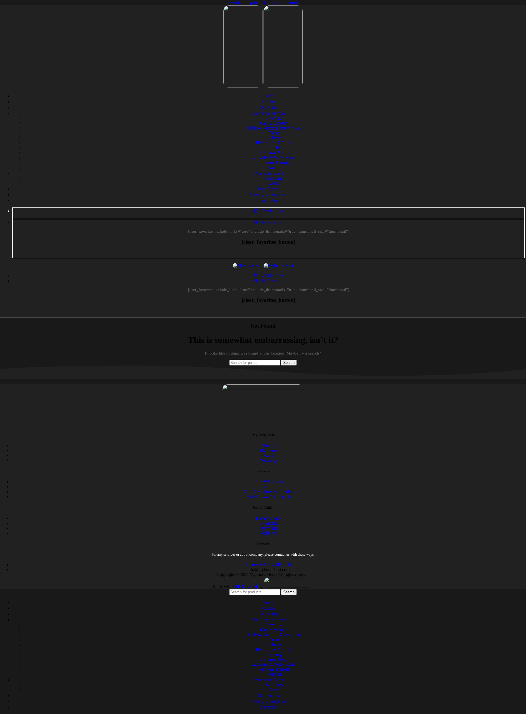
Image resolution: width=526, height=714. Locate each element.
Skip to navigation (245, 2)
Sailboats (274, 138)
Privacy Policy (268, 518)
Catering (274, 147)
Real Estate (268, 533)
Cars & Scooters (274, 123)
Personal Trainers (274, 162)
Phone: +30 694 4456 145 (268, 564)
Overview (274, 118)
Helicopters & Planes (274, 142)
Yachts (274, 133)
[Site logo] (243, 86)
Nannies (274, 167)
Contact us (268, 523)
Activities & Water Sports (274, 157)
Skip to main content (279, 2)
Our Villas (269, 528)
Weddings (274, 178)
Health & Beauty (274, 152)
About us (268, 445)
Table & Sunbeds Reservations (274, 128)
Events (274, 183)
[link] (245, 586)
